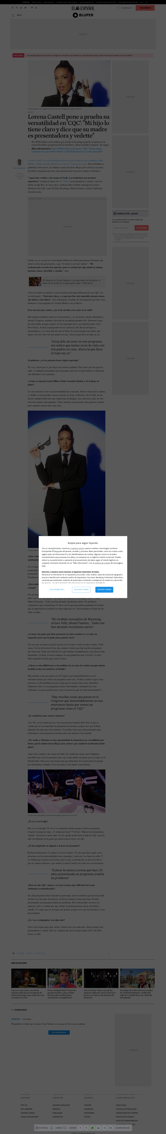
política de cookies (103, 563)
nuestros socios (77, 548)
